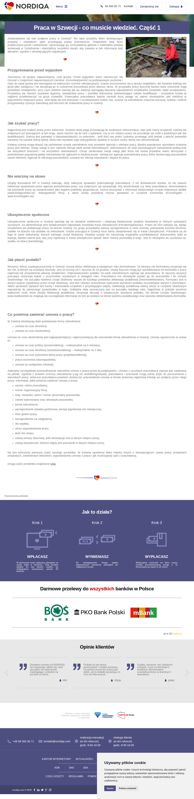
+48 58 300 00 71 (23, 741)
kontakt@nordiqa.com (57, 741)
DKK (71, 768)
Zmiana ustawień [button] (127, 788)
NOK (57, 768)
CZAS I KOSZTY (55, 776)
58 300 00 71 (113, 6)
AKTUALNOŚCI (84, 759)
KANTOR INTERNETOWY (56, 759)
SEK (85, 768)
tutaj (53, 463)
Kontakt (128, 6)
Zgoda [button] (110, 788)
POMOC (92, 776)
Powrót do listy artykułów (16, 496)
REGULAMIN (76, 776)
